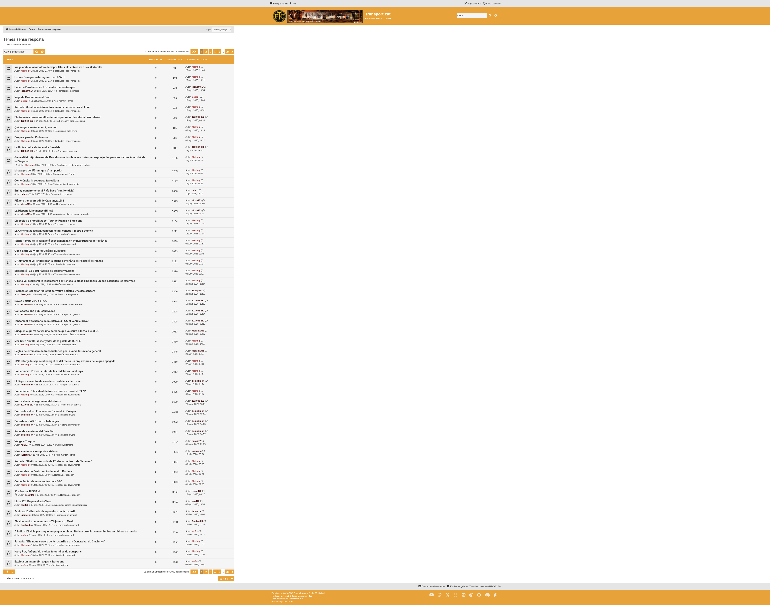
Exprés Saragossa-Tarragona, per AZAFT (39, 77)
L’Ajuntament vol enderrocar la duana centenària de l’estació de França (58, 260)
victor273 (25, 204)
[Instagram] (471, 595)
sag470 (24, 505)
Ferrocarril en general (68, 91)
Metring (25, 71)
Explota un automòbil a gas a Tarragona (39, 561)
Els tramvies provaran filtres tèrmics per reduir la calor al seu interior (57, 117)
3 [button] (210, 52)
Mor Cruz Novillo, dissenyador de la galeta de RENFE (47, 341)
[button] (194, 51)
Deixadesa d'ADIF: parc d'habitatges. (37, 421)
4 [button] (215, 52)
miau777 (25, 445)
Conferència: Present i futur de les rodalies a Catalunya (48, 371)
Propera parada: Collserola (31, 137)
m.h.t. (24, 194)
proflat (280, 599)
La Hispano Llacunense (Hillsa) (33, 210)
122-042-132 (27, 121)
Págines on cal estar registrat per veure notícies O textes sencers (54, 290)
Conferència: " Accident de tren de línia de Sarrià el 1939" (50, 391)
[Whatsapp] (440, 595)
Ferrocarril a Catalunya (66, 234)
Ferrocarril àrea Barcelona (72, 121)
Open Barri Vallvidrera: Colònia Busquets (40, 250)
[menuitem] (293, 3)
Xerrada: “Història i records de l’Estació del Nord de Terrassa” (53, 461)
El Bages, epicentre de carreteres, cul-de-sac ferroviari (48, 381)
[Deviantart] (495, 595)
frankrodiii (26, 525)
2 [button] (206, 52)
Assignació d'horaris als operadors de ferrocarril (44, 511)
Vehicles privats (67, 414)
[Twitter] (448, 595)
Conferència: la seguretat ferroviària (36, 180)
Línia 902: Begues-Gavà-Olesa (32, 501)
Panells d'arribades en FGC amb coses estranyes (44, 87)
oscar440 (29, 495)
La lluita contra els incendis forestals (37, 147)
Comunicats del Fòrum (66, 131)
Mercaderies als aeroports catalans (36, 451)
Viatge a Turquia (24, 441)
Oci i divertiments (64, 445)
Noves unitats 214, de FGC (30, 300)
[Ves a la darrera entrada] (202, 67)
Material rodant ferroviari (71, 304)
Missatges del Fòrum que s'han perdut (38, 170)
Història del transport (66, 204)
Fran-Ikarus (27, 334)
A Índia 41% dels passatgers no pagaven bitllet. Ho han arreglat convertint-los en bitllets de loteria (75, 531)
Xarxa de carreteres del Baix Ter (34, 431)
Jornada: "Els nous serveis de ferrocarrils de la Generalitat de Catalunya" (59, 541)
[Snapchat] (456, 595)
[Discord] (487, 595)
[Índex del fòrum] (317, 16)
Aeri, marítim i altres (63, 101)
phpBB (288, 593)
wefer (24, 535)
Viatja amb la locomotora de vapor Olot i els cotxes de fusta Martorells (58, 67)
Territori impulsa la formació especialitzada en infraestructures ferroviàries (60, 240)
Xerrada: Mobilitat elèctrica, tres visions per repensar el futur (52, 107)
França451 (26, 91)
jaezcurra (25, 455)
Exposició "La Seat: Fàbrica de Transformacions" (45, 270)
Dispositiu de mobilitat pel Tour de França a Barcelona (48, 220)
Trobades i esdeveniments (68, 71)
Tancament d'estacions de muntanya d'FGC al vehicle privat (51, 320)
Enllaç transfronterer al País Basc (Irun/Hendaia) (44, 190)
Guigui (24, 101)
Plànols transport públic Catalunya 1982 (39, 200)
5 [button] (219, 52)
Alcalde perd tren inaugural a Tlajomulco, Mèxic (44, 521)
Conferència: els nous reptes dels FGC (38, 481)
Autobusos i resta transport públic (73, 165)
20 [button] (227, 52)
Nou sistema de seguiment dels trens (37, 401)
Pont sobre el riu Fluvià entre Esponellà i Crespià (45, 411)
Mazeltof (295, 599)
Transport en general (65, 224)
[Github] (479, 595)
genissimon (27, 384)
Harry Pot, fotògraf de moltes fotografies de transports (48, 551)
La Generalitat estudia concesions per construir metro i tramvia (53, 230)
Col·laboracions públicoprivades (34, 310)
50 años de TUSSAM (27, 491)
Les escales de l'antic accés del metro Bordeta (43, 471)
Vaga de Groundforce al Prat (32, 97)
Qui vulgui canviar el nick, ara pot (35, 127)
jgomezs (25, 515)
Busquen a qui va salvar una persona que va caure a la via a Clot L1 (56, 330)
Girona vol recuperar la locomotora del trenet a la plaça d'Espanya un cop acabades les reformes (74, 280)
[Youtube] (431, 595)
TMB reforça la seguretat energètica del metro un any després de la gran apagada (64, 361)
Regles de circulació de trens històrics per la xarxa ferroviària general (57, 351)
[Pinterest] (463, 595)
